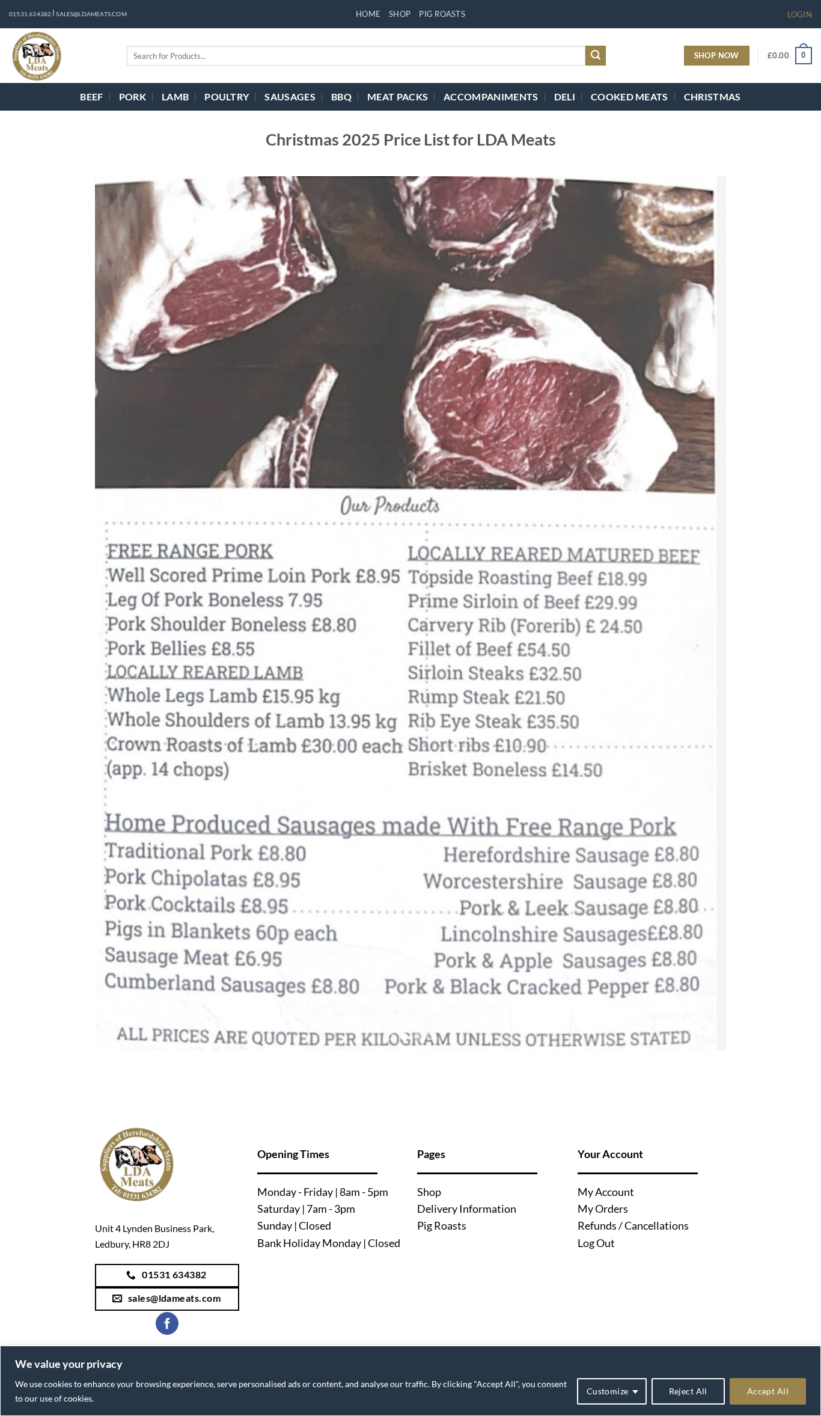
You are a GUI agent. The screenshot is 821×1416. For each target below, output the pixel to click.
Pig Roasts (442, 14)
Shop (399, 14)
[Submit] (595, 56)
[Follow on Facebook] (167, 1323)
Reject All (688, 1391)
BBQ (341, 96)
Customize (608, 1391)
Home (368, 14)
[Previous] (122, 613)
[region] (410, 1381)
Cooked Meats (629, 96)
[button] (799, 14)
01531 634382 (30, 14)
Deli (564, 96)
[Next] (698, 613)
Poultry (226, 96)
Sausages (290, 96)
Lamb (175, 96)
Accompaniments (491, 96)
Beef (91, 96)
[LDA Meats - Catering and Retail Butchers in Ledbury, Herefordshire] (59, 55)
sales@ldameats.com (91, 14)
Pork (132, 96)
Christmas (712, 96)
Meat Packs (397, 96)
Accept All (768, 1391)
